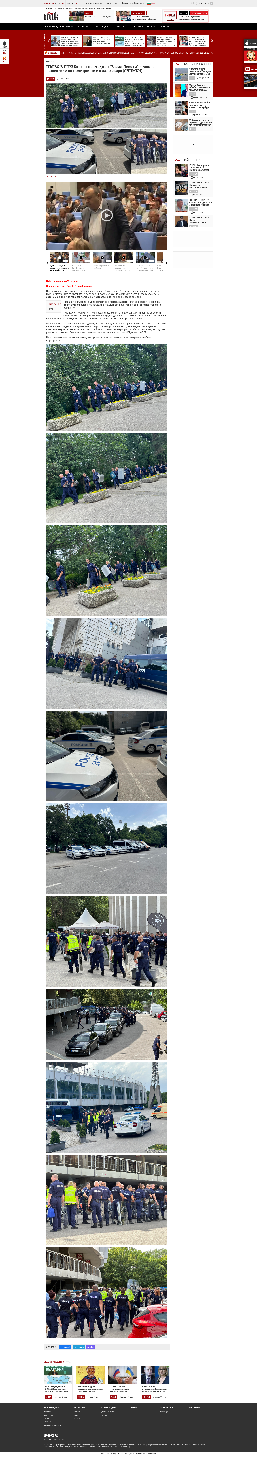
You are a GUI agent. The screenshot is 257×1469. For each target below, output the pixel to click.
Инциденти (48, 1415)
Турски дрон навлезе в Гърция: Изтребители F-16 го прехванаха (200, 71)
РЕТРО (126, 27)
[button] (211, 41)
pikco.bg (124, 3)
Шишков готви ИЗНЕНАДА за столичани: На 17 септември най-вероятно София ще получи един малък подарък (117, 53)
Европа (75, 1415)
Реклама (47, 1440)
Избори (165, 27)
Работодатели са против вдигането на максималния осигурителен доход (200, 122)
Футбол (104, 1415)
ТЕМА (117, 27)
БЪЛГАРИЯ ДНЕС (53, 27)
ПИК (54, 177)
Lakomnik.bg (111, 3)
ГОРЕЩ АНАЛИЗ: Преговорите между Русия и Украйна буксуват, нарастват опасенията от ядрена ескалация (121, 1389)
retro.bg (98, 3)
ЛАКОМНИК (194, 1407)
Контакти (56, 1440)
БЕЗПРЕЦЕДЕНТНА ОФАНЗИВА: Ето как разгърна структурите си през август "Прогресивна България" (58, 1389)
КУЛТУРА (47, 1422)
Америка (76, 1412)
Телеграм (72, 281)
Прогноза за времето (52, 1425)
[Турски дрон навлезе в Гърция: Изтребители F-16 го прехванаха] (181, 74)
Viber (92, 1347)
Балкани (76, 1418)
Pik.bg (89, 3)
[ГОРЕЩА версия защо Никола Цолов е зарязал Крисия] (181, 170)
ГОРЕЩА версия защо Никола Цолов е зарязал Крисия (199, 167)
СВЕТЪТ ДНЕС (83, 27)
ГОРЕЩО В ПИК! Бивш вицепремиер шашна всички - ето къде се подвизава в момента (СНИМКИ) (199, 220)
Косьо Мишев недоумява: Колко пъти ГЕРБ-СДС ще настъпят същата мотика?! (154, 1389)
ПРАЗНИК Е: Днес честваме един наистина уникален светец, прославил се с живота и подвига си (90, 1389)
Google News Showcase (79, 286)
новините (49, 3)
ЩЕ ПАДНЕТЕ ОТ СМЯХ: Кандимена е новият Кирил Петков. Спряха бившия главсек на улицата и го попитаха (200, 202)
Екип (64, 1440)
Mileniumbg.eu (138, 3)
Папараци (164, 1412)
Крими (46, 1418)
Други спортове (107, 1412)
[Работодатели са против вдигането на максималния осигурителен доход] (181, 125)
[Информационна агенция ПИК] (51, 16)
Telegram (80, 1347)
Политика (48, 1412)
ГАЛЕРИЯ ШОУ (140, 27)
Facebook (66, 1347)
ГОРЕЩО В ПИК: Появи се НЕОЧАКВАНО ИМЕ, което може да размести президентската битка (199, 185)
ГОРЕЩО (52, 52)
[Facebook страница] (49, 1435)
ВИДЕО (154, 27)
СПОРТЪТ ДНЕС (102, 27)
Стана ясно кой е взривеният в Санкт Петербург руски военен (199, 105)
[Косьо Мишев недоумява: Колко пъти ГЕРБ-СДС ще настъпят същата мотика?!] (155, 1375)
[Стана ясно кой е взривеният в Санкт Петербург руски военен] (181, 108)
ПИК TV (70, 27)
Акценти (50, 61)
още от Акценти (54, 1361)
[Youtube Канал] (56, 1435)
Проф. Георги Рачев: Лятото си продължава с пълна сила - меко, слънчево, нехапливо (199, 87)
